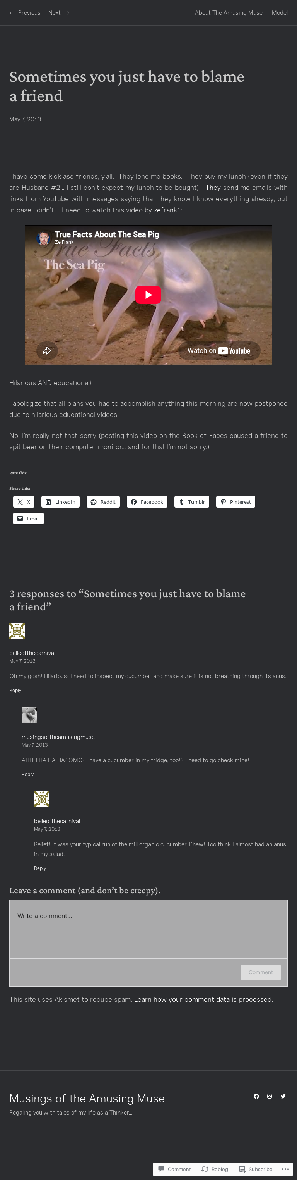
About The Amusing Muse (229, 12)
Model (280, 12)
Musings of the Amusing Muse (87, 1098)
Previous (29, 12)
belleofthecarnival (32, 652)
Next (54, 12)
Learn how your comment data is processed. (203, 999)
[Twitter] (283, 1096)
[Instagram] (269, 1096)
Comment (261, 972)
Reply (15, 690)
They (213, 187)
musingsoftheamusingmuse (58, 736)
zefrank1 (167, 209)
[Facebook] (256, 1096)
